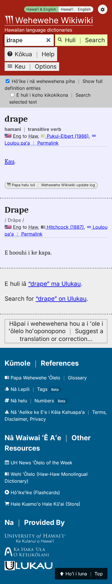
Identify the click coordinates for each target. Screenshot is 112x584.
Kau (9, 161)
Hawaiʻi (67, 9)
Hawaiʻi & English (41, 9)
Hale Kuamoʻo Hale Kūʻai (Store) (44, 504)
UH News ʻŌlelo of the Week (40, 462)
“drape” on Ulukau (61, 298)
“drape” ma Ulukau (54, 283)
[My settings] (102, 9)
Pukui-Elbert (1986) (67, 136)
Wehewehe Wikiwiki (53, 20)
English (84, 9)
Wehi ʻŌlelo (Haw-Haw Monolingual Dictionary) (46, 477)
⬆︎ (81, 574)
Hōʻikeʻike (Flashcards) (34, 492)
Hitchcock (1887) (64, 227)
